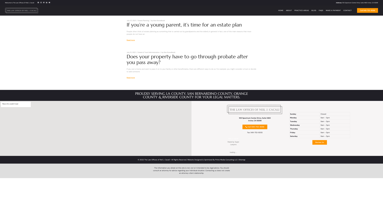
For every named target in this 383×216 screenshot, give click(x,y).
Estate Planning (143, 21)
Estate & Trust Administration (148, 52)
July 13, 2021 (131, 52)
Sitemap (242, 160)
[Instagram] (44, 2)
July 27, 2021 (131, 21)
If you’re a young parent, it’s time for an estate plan (184, 25)
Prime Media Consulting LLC (226, 160)
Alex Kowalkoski (158, 21)
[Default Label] (46, 2)
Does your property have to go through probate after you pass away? (187, 59)
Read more (131, 40)
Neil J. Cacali (233, 139)
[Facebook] (38, 2)
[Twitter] (41, 2)
